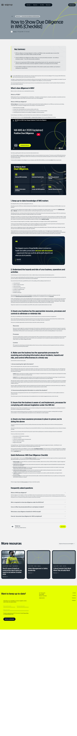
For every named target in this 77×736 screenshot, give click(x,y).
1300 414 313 (41, 598)
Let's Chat (63, 526)
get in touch (16, 451)
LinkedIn (74, 593)
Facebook (74, 598)
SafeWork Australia (45, 219)
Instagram (74, 600)
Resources (18, 16)
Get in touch (71, 5)
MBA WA (15, 210)
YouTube (74, 595)
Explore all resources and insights (66, 543)
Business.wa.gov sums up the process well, (24, 296)
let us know (51, 296)
